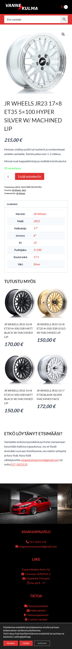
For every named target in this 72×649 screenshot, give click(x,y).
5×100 (37, 249)
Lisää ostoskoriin (29, 176)
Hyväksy (11, 643)
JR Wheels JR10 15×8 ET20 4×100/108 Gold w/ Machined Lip (51, 328)
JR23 (24, 190)
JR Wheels (16, 190)
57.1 (36, 257)
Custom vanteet (37, 619)
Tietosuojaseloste (37, 615)
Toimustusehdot (38, 606)
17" (35, 228)
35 (35, 242)
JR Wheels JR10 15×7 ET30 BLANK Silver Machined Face (50, 395)
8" (34, 235)
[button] (63, 34)
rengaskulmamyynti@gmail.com (40, 460)
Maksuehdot (38, 610)
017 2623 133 (37, 541)
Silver (36, 264)
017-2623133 (18, 464)
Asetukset (42, 643)
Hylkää (26, 643)
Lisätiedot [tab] (12, 204)
